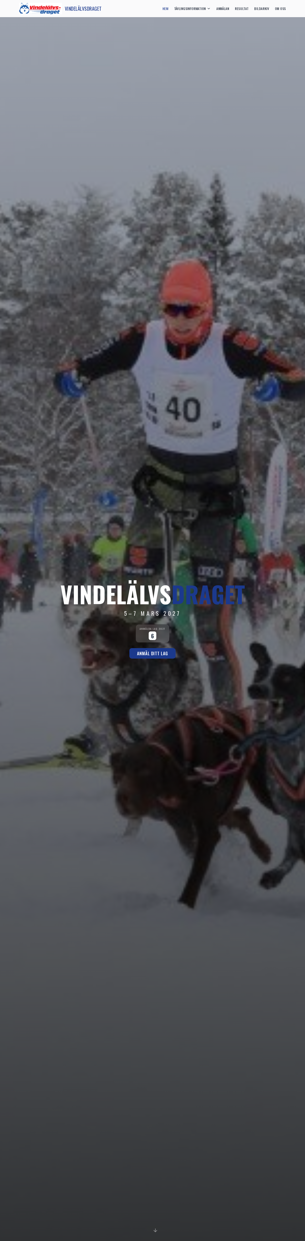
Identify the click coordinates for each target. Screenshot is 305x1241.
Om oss (280, 8)
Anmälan (222, 8)
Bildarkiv (261, 8)
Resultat (242, 8)
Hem (165, 8)
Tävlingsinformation (190, 8)
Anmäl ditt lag (152, 653)
